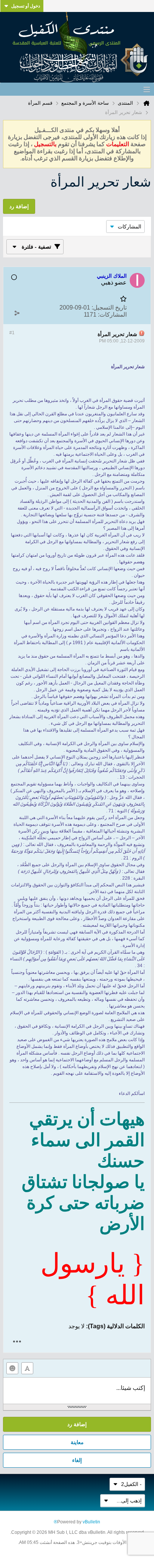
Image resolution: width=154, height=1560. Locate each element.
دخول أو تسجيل (25, 6)
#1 (12, 332)
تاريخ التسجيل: (109, 307)
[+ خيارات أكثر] (16, 1341)
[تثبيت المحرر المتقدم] (27, 1368)
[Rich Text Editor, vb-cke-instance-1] (77, 1391)
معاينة (77, 1442)
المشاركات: (112, 314)
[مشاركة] (16, 313)
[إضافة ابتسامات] (12, 1368)
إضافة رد (77, 1424)
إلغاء (77, 1460)
